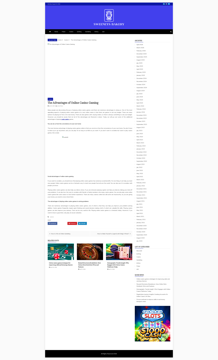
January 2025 (141, 75)
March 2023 (140, 143)
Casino (71, 31)
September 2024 (142, 87)
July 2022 (139, 167)
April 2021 (140, 213)
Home (56, 31)
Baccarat (139, 251)
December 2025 (142, 54)
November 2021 (142, 192)
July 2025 (139, 63)
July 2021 (139, 204)
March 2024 (140, 106)
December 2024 (142, 78)
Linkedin (83, 223)
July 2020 (139, 241)
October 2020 (141, 232)
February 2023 (141, 146)
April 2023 (140, 140)
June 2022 (140, 170)
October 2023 (141, 121)
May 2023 (140, 136)
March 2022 (140, 179)
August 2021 (141, 201)
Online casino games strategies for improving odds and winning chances (61, 264)
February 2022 (141, 182)
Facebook (53, 223)
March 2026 (140, 47)
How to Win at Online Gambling (60, 234)
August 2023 (141, 127)
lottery (97, 31)
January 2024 (141, 112)
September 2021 (142, 198)
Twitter (63, 223)
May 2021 (140, 210)
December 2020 (142, 225)
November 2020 (142, 229)
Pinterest (73, 223)
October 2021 (141, 195)
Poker (63, 31)
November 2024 (142, 81)
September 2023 (142, 124)
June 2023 (140, 133)
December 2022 (142, 152)
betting (79, 31)
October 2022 (141, 158)
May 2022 (140, 173)
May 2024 (140, 100)
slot (103, 31)
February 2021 (141, 219)
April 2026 (140, 44)
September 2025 (142, 57)
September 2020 (142, 235)
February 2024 (141, 109)
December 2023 (142, 115)
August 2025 (141, 60)
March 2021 (140, 216)
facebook (166, 4)
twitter (169, 4)
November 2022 (142, 155)
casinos (52, 216)
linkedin (164, 4)
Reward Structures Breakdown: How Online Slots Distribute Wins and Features (89, 265)
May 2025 (140, 66)
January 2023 (141, 149)
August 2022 (141, 164)
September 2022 (142, 161)
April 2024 (140, 103)
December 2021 (142, 189)
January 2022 (141, 186)
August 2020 (141, 238)
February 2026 (141, 51)
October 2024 (141, 84)
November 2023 (142, 118)
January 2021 (141, 222)
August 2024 (141, 90)
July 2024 (139, 94)
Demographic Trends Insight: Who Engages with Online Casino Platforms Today (118, 265)
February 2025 (141, 72)
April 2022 (140, 176)
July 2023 (139, 130)
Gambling (88, 31)
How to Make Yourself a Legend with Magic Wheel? (113, 234)
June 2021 (140, 207)
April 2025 (140, 69)
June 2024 (140, 97)
